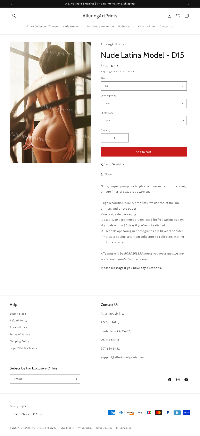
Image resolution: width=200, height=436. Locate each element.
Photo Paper (107, 113)
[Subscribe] (75, 379)
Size (103, 78)
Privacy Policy (18, 327)
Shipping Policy (19, 341)
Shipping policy (124, 427)
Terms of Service (20, 334)
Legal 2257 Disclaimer (23, 348)
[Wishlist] (178, 16)
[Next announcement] (189, 3)
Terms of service (104, 427)
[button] (14, 16)
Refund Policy (18, 320)
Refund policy (67, 427)
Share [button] (108, 174)
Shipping (106, 71)
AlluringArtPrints (27, 427)
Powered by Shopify (46, 427)
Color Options (108, 95)
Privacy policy (85, 427)
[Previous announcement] (11, 3)
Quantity (106, 130)
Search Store (18, 313)
